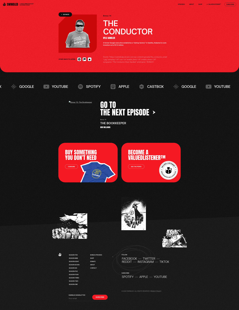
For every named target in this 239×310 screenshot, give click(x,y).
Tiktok (164, 261)
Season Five (73, 271)
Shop (200, 4)
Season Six (73, 268)
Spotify (128, 276)
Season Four (73, 274)
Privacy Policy (155, 291)
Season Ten (73, 255)
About (191, 4)
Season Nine (73, 258)
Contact (93, 268)
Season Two (73, 281)
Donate (93, 261)
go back (66, 14)
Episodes (181, 4)
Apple (143, 276)
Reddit (127, 261)
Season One (73, 284)
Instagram (146, 261)
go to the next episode (125, 108)
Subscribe (230, 4)
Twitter (149, 258)
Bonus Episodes (96, 255)
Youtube (160, 276)
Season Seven (74, 265)
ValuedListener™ (214, 4)
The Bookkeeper (113, 123)
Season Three (74, 278)
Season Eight (74, 261)
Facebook (129, 258)
